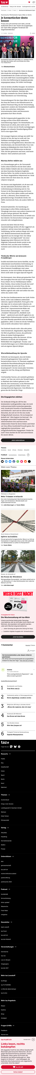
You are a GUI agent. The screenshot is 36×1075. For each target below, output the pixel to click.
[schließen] (33, 1039)
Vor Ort (3, 956)
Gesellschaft (5, 767)
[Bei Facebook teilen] (14, 461)
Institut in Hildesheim (9, 147)
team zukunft (5, 927)
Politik (3, 759)
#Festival (20, 450)
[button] (33, 2)
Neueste (28, 645)
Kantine (3, 1010)
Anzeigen (4, 1018)
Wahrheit (4, 787)
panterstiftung (5, 877)
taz (5, 742)
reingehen (4, 914)
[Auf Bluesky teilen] (10, 461)
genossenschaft (6, 865)
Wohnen (3, 812)
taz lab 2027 (5, 968)
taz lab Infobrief (6, 939)
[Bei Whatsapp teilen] (17, 461)
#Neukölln (26, 450)
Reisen (3, 1006)
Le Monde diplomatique (8, 989)
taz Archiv (4, 993)
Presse (3, 849)
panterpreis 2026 (6, 882)
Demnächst (4, 952)
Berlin (3, 779)
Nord (2, 783)
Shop (2, 1014)
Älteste (33, 645)
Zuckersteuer (5, 800)
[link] (5, 7)
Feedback (4, 1030)
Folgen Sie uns (5, 747)
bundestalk (4, 894)
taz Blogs (4, 981)
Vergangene (5, 964)
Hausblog (4, 836)
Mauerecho (4, 906)
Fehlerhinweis (22, 455)
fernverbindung (6, 898)
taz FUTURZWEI (6, 985)
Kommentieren (13, 455)
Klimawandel (5, 820)
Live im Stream (5, 960)
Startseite (3, 10)
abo (2, 861)
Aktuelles (4, 832)
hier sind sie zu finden (26, 661)
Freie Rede (4, 910)
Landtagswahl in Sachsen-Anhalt (11, 808)
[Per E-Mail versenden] (2, 461)
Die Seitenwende (6, 841)
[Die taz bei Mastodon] (11, 747)
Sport (3, 775)
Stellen (3, 845)
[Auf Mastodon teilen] (6, 461)
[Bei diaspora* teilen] (21, 461)
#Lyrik (9, 450)
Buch (14, 10)
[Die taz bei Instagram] (19, 747)
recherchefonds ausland (8, 873)
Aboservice (4, 1034)
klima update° (5, 902)
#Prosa (14, 450)
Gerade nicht (27, 1039)
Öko (2, 763)
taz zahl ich (4, 869)
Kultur (9, 10)
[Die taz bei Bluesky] (15, 747)
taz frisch (4, 931)
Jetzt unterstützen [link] (18, 440)
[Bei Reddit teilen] (25, 461)
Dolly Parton (5, 816)
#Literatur (4, 450)
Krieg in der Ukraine (7, 804)
